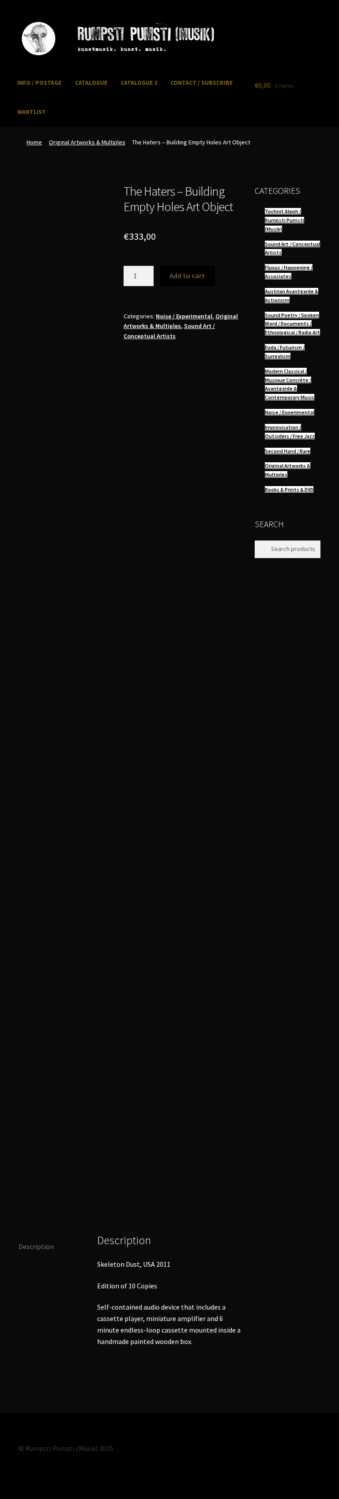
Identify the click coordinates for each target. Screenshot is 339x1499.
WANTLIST (31, 112)
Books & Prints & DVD (289, 489)
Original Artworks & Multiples (87, 142)
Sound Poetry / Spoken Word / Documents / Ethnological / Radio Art (292, 324)
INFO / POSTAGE (39, 83)
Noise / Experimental (184, 316)
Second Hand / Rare (287, 451)
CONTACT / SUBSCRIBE (201, 83)
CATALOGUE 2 (139, 83)
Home (34, 142)
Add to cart (187, 275)
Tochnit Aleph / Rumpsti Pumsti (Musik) (284, 220)
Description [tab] (36, 1246)
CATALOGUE (91, 83)
